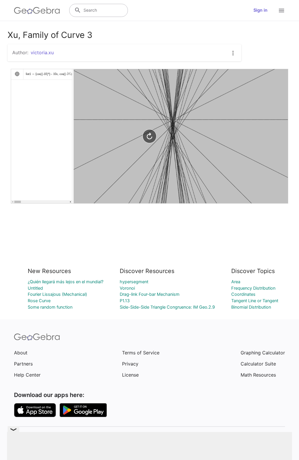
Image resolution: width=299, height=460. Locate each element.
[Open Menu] (281, 10)
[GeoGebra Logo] (37, 10)
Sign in (260, 10)
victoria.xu (42, 52)
